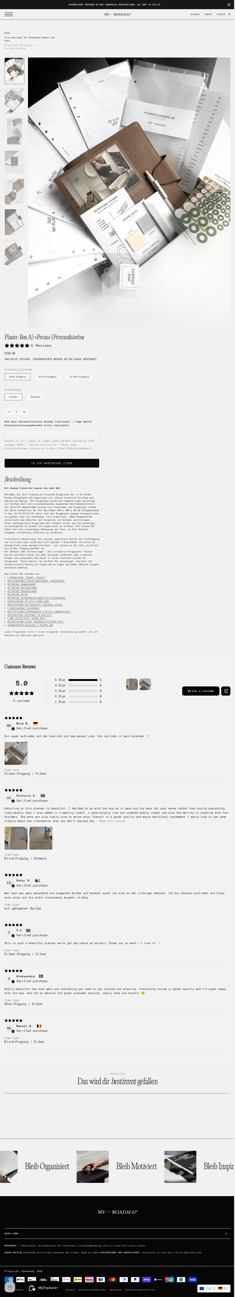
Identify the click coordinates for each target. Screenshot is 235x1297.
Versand (70, 1290)
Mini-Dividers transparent (39, 611)
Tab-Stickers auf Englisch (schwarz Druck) (35, 604)
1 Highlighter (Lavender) (24, 608)
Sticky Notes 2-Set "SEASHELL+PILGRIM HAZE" (36, 621)
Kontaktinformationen (92, 1290)
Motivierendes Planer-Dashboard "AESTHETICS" (37, 580)
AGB (60, 1290)
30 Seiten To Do (18, 594)
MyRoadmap (28, 1271)
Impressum (115, 1290)
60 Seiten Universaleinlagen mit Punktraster (37, 597)
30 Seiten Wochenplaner (22, 587)
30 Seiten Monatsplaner (22, 591)
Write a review (197, 691)
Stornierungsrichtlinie (140, 1290)
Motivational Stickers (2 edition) (30, 615)
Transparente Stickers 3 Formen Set (30, 625)
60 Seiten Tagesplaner (22, 584)
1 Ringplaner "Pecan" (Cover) (26, 577)
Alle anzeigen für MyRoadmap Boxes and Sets (30, 39)
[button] (10, 14)
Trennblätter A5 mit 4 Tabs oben (28, 601)
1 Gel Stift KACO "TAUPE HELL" (27, 618)
